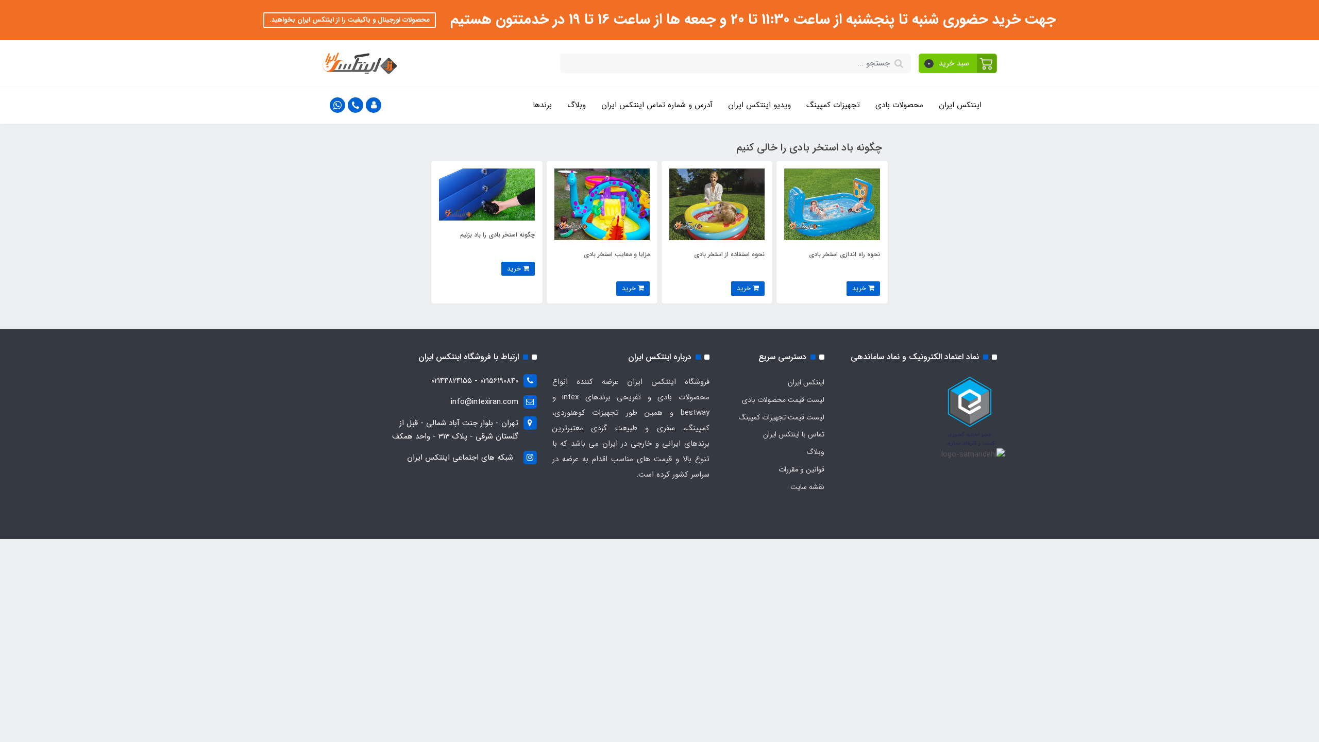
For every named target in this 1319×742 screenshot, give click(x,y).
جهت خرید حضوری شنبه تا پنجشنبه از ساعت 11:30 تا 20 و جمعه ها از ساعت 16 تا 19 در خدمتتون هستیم (751, 19)
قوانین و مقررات (801, 469)
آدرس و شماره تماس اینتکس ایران (657, 105)
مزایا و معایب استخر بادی (617, 254)
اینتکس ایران (960, 105)
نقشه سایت (807, 487)
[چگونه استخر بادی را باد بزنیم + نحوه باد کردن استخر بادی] (486, 194)
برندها (542, 105)
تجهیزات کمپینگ (833, 105)
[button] (958, 63)
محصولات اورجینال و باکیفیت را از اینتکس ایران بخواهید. (349, 19)
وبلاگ (576, 105)
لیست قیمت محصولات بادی (783, 400)
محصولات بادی (899, 105)
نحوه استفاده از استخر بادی (729, 254)
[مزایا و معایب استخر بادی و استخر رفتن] (602, 204)
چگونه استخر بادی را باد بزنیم (497, 235)
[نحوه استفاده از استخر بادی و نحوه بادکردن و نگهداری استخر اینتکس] (717, 204)
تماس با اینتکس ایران (793, 434)
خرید (860, 288)
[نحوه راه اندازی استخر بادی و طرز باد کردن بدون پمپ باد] (832, 204)
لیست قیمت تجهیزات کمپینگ (781, 417)
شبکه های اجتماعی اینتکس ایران (460, 457)
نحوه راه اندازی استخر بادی (844, 254)
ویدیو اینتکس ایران (759, 105)
